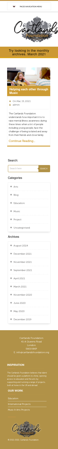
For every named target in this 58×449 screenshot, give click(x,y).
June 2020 (20, 303)
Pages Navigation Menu (31, 7)
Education (19, 203)
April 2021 (19, 278)
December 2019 (22, 319)
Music (17, 211)
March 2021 (20, 286)
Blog (16, 194)
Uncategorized (22, 227)
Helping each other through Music (28, 91)
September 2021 (23, 270)
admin (16, 104)
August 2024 (21, 245)
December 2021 (23, 253)
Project (17, 219)
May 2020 (19, 311)
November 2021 (23, 262)
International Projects (19, 404)
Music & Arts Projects (19, 409)
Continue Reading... (22, 141)
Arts (16, 186)
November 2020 (23, 294)
